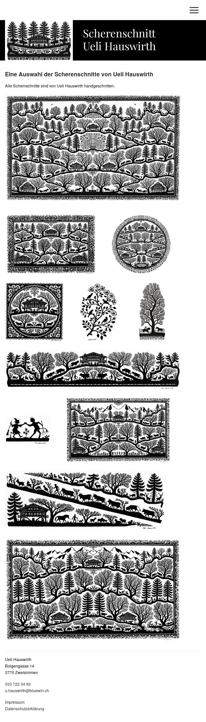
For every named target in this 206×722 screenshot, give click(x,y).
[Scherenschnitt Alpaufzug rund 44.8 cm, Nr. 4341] (145, 247)
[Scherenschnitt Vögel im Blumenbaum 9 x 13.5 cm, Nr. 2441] (103, 315)
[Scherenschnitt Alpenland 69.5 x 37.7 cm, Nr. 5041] (96, 589)
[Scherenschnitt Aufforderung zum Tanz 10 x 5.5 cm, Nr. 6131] (31, 433)
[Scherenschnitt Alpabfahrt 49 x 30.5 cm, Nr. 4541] (121, 433)
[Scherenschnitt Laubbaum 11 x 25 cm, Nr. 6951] (156, 315)
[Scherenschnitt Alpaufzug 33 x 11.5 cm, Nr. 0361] (89, 503)
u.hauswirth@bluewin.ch (27, 690)
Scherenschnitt (119, 39)
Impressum (15, 702)
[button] (195, 10)
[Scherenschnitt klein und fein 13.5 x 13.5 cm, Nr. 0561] (38, 315)
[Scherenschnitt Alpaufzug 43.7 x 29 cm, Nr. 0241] (55, 247)
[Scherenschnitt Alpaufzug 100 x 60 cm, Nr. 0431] (96, 151)
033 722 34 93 (18, 684)
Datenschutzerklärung (24, 708)
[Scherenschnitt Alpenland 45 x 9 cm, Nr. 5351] (96, 372)
